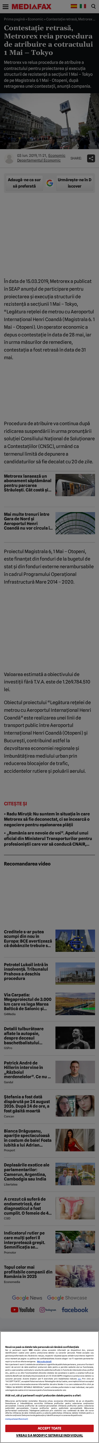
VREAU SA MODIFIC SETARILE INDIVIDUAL (49, 1435)
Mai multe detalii (44, 1361)
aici (79, 1379)
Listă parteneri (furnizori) (16, 1419)
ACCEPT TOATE (50, 1428)
